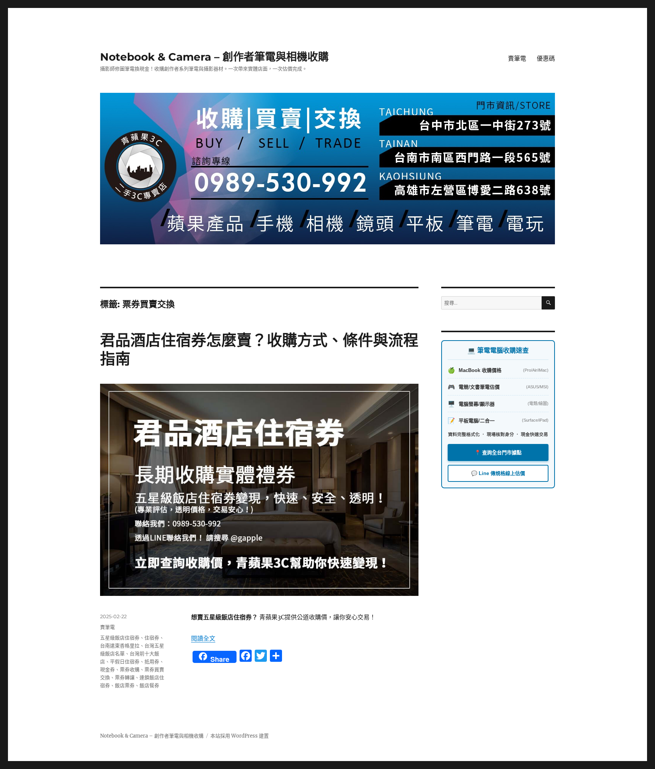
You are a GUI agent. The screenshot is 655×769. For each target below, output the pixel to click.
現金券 (107, 669)
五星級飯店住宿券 (119, 638)
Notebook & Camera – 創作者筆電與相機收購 (214, 56)
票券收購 (129, 669)
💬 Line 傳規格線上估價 (498, 473)
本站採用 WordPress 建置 (239, 736)
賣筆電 (517, 58)
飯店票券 (125, 685)
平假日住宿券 (124, 661)
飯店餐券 (149, 685)
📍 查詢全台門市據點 (498, 452)
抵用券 (151, 661)
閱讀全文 (203, 638)
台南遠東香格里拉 (119, 645)
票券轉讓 (125, 677)
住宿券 (151, 638)
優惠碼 (546, 58)
